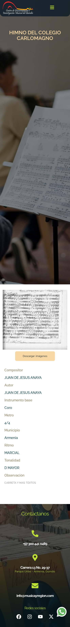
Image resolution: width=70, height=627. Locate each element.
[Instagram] (29, 617)
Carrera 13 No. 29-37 (35, 568)
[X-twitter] (51, 617)
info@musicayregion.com (35, 596)
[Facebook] (19, 617)
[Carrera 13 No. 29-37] (35, 557)
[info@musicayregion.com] (35, 585)
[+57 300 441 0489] (35, 533)
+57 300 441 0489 (35, 544)
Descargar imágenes (35, 356)
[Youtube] (40, 617)
